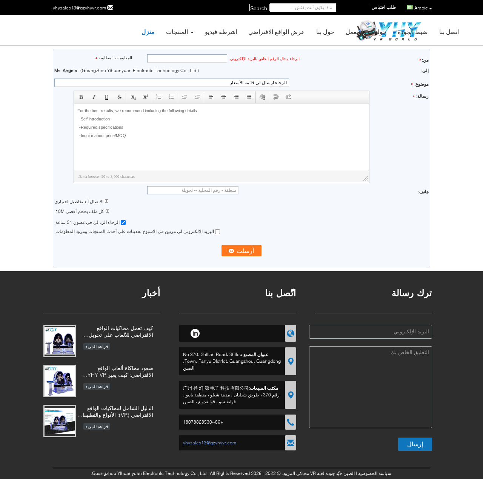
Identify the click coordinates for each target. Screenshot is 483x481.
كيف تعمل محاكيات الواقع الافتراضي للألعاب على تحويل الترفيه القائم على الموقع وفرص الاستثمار (117, 332)
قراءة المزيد (96, 346)
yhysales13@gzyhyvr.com (79, 8)
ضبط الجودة (413, 31)
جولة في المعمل (366, 31)
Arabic (421, 8)
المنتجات (177, 31)
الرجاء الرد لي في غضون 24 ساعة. (87, 222)
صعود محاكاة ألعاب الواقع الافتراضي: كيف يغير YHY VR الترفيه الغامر (120, 372)
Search (258, 8)
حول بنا (325, 31)
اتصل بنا (449, 31)
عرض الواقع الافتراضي (276, 31)
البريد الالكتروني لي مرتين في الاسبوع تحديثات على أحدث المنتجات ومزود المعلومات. (134, 231)
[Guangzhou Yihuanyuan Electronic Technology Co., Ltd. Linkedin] (195, 332)
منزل (148, 31)
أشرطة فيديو (221, 31)
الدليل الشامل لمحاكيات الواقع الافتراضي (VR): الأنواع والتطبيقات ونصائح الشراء (115, 412)
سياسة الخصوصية (374, 473)
